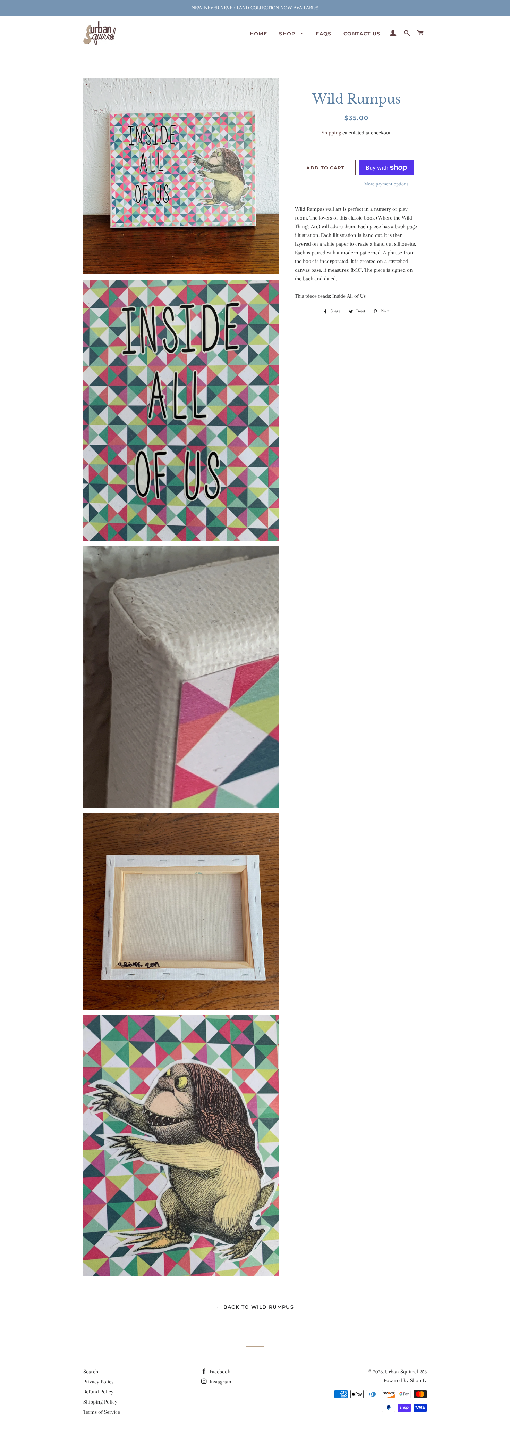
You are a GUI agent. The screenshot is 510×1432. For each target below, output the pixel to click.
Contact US (362, 34)
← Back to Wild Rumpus (255, 1307)
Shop (288, 34)
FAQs (324, 34)
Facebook (219, 1371)
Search (90, 1371)
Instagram (219, 1382)
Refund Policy (98, 1392)
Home (258, 34)
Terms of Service (101, 1412)
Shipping (331, 133)
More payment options (386, 184)
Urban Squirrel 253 (406, 1371)
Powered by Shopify (405, 1380)
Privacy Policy (98, 1382)
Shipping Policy (100, 1402)
